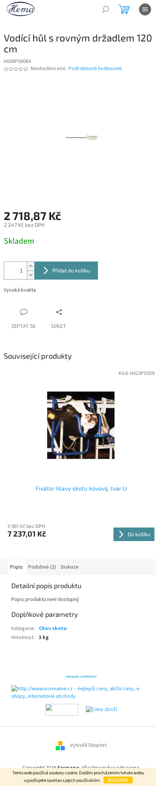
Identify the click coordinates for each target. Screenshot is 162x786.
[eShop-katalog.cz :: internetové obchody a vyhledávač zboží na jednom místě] (61, 709)
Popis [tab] (16, 567)
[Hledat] (105, 9)
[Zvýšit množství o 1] (30, 266)
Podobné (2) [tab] (42, 567)
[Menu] (145, 9)
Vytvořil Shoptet (88, 745)
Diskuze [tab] (70, 567)
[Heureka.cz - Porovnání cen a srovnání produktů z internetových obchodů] (81, 676)
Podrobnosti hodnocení (95, 68)
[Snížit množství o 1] (30, 275)
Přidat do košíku (71, 270)
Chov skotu (53, 628)
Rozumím (118, 780)
